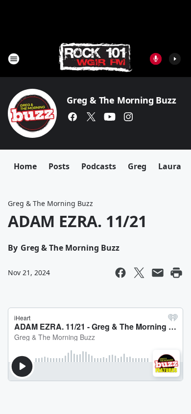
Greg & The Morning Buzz (121, 100)
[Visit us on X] (91, 117)
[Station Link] (95, 59)
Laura (169, 166)
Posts (59, 166)
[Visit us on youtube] (110, 117)
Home (25, 166)
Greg (137, 166)
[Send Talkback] (156, 59)
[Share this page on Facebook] (120, 273)
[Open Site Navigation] (14, 59)
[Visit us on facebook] (72, 117)
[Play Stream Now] (175, 59)
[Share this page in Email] (158, 273)
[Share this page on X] (139, 273)
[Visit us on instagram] (128, 117)
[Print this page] (176, 273)
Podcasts (98, 166)
